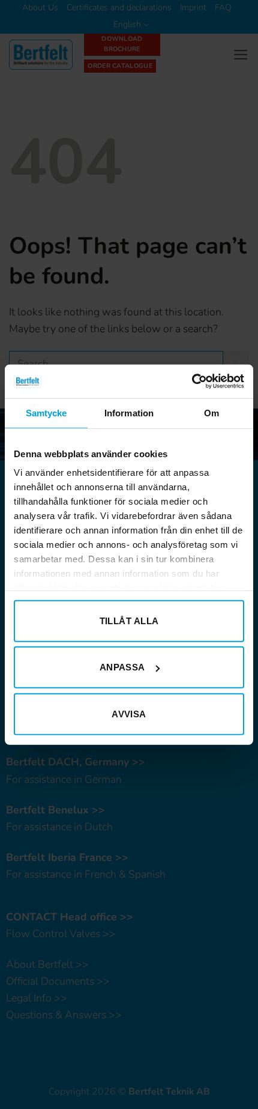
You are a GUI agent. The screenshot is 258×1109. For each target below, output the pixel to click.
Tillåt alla (129, 620)
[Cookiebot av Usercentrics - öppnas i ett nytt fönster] (191, 381)
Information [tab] (129, 412)
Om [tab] (211, 412)
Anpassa (122, 667)
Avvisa (129, 713)
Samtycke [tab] (46, 412)
